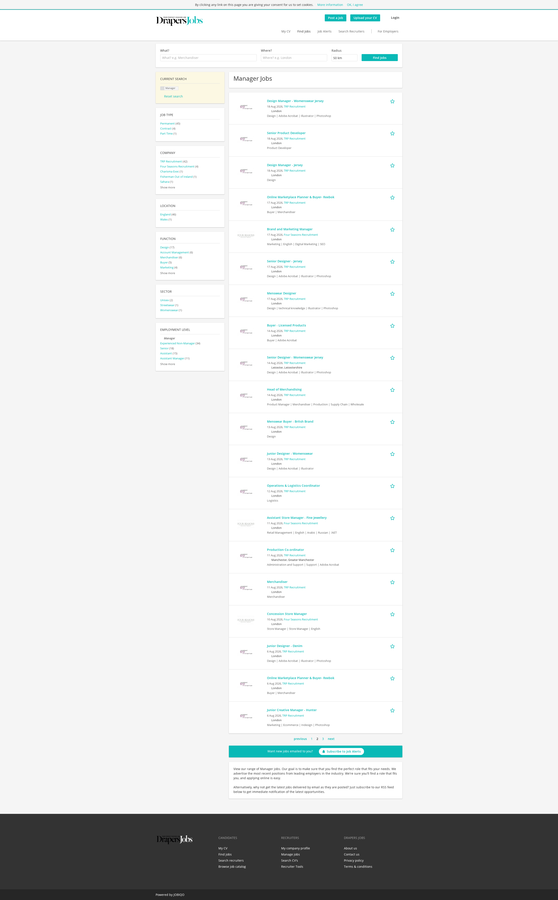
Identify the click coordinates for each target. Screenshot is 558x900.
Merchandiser (277, 582)
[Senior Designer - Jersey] (245, 267)
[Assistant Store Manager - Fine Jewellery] (245, 523)
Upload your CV (365, 18)
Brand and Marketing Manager (290, 229)
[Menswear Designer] (245, 299)
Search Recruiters (351, 31)
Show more (167, 187)
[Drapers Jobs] (179, 20)
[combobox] (208, 57)
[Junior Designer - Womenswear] (245, 459)
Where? (266, 50)
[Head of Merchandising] (245, 395)
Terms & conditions (358, 866)
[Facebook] (159, 854)
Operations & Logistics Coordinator (293, 485)
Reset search (173, 96)
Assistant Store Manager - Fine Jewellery (297, 518)
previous (300, 739)
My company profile (295, 848)
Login (395, 17)
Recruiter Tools (292, 866)
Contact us (351, 854)
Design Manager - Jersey (285, 165)
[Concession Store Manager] (245, 620)
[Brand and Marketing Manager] (245, 235)
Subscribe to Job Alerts (344, 751)
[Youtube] (186, 854)
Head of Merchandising (284, 389)
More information (330, 5)
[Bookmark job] (393, 101)
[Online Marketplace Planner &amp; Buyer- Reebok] (245, 203)
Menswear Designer (281, 293)
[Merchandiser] (245, 588)
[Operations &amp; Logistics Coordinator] (245, 491)
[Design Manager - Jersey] (245, 171)
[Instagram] (180, 854)
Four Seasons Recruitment (301, 235)
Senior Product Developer (286, 133)
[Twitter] (166, 854)
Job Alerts (325, 31)
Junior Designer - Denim (284, 646)
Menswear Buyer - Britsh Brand (290, 421)
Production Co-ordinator (285, 550)
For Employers (388, 31)
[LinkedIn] (173, 854)
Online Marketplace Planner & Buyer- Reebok (300, 197)
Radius (337, 50)
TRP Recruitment (295, 106)
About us (350, 848)
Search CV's (289, 860)
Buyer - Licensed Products (286, 325)
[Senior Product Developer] (245, 139)
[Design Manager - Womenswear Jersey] (245, 107)
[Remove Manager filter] (162, 338)
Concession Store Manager (287, 614)
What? (164, 50)
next (331, 739)
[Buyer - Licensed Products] (245, 331)
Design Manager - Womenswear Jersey (295, 101)
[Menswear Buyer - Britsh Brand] (245, 427)
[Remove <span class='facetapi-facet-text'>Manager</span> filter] (162, 88)
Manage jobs (290, 854)
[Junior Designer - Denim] (245, 652)
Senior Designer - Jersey (284, 261)
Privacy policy (354, 860)
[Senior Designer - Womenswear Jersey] (245, 363)
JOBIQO (179, 895)
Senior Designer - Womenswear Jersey (295, 357)
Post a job (335, 18)
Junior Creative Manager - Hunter (292, 710)
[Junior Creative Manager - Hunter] (245, 716)
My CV (285, 31)
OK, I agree (355, 5)
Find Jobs (304, 31)
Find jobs (225, 854)
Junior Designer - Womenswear (290, 453)
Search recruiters (231, 860)
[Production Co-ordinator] (245, 555)
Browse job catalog (232, 866)
